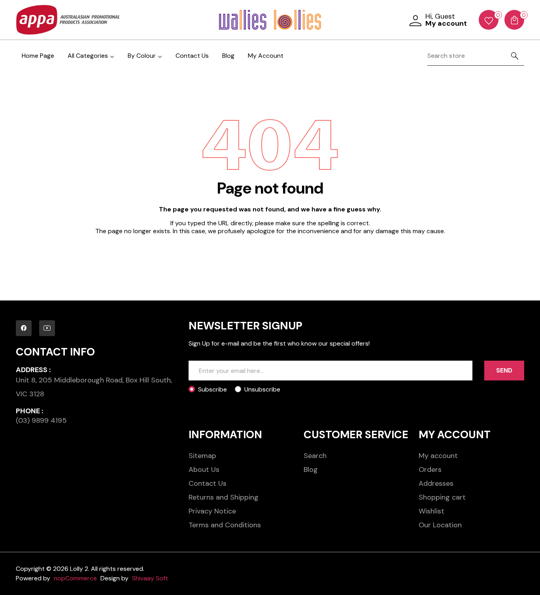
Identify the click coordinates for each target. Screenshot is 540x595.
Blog (228, 55)
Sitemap (202, 455)
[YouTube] (47, 328)
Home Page (38, 55)
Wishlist (431, 511)
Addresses (436, 483)
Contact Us (192, 55)
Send (504, 370)
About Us (204, 469)
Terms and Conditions (225, 525)
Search (315, 455)
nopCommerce (75, 578)
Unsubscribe (262, 389)
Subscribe (212, 389)
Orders (430, 469)
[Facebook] (24, 328)
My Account (265, 55)
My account (438, 455)
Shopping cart (442, 497)
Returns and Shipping (224, 497)
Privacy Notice (212, 511)
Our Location (440, 525)
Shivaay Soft (150, 578)
